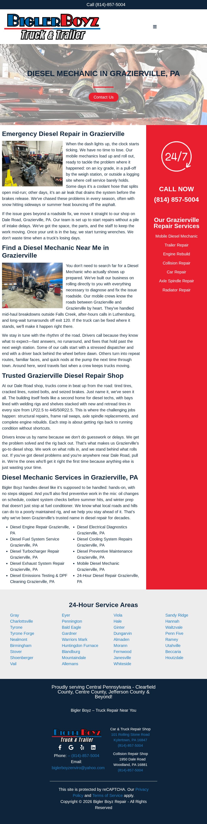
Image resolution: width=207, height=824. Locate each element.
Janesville (122, 657)
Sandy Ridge (176, 615)
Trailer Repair (177, 245)
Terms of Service (107, 795)
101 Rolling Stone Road (130, 735)
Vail (13, 664)
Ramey (171, 639)
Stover (16, 651)
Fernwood (122, 651)
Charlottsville (21, 621)
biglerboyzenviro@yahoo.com (78, 768)
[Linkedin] (93, 747)
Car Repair (176, 272)
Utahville (173, 645)
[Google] (71, 747)
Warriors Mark (74, 639)
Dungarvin (123, 633)
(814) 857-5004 (176, 199)
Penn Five (174, 633)
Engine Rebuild (176, 254)
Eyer (66, 615)
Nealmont (18, 639)
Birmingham (21, 645)
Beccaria (173, 651)
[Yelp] (82, 747)
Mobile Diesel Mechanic (176, 236)
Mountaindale (74, 657)
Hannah (172, 621)
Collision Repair (176, 263)
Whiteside (122, 664)
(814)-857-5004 (110, 4)
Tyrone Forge (22, 633)
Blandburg (71, 651)
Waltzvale (174, 627)
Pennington (72, 621)
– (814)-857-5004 (83, 755)
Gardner (69, 633)
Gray (14, 615)
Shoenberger (21, 657)
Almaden (121, 639)
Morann (120, 645)
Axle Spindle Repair (176, 281)
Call (90, 4)
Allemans (70, 664)
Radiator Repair (177, 290)
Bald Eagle (71, 627)
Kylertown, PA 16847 (130, 740)
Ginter (119, 627)
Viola (118, 615)
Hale (118, 621)
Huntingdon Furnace (80, 645)
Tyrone (16, 627)
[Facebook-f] (60, 747)
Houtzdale (174, 657)
